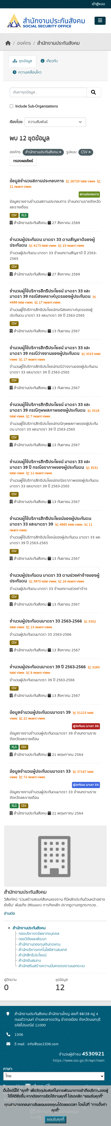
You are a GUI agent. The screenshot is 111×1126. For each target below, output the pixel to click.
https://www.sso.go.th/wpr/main (79, 1060)
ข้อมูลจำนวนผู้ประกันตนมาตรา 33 (41, 771)
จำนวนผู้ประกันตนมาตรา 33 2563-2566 (46, 621)
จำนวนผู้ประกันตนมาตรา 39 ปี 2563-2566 (48, 666)
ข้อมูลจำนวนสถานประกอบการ (37, 180)
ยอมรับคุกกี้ (55, 1119)
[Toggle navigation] (100, 21)
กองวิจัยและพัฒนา (33, 939)
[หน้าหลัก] (8, 43)
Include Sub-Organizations (36, 106)
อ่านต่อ (9, 913)
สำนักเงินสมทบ (30, 960)
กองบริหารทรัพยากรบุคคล (39, 933)
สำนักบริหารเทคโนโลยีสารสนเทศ (43, 950)
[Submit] (93, 92)
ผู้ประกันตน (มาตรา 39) (86, 726)
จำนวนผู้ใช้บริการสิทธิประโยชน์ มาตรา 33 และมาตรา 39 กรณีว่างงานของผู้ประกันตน (50, 350)
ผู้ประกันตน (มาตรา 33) (86, 785)
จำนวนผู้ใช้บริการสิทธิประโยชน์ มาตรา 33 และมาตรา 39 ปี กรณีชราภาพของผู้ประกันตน (50, 464)
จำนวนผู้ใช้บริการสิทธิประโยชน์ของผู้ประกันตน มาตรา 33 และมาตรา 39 (50, 521)
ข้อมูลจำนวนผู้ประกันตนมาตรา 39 (41, 712)
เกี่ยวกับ (51, 61)
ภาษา (7, 1069)
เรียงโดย (16, 122)
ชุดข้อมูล (25, 61)
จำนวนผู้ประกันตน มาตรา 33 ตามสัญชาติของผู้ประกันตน (52, 242)
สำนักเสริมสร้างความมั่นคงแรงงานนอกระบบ (52, 966)
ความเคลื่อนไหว (29, 72)
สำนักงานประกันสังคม (58, 43)
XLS (23, 215)
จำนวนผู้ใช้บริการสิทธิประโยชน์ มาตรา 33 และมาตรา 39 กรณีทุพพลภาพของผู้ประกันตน (50, 407)
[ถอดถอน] (60, 152)
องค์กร (24, 43)
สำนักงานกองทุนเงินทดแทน (39, 944)
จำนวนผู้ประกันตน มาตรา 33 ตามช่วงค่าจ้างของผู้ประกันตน (54, 578)
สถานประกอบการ (89, 194)
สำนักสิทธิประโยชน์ (32, 955)
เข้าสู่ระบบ (98, 4)
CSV (14, 215)
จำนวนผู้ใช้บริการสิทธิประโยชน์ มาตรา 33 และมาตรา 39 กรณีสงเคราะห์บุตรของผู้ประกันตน (51, 294)
